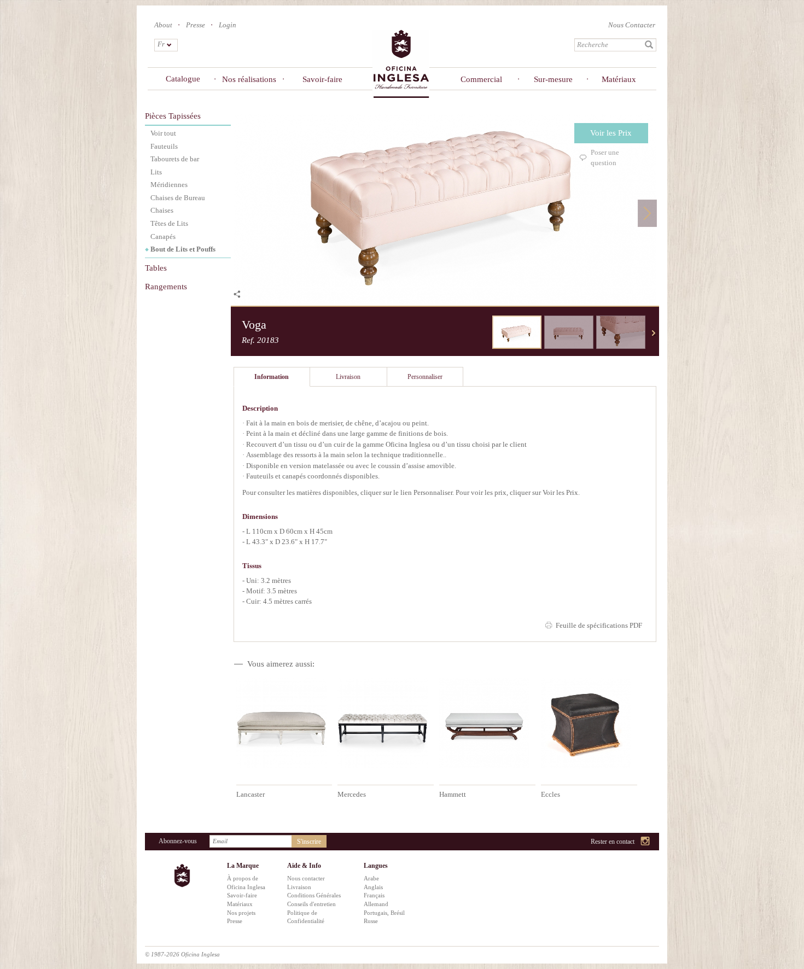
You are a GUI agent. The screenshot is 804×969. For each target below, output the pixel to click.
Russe (371, 921)
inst (645, 842)
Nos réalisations (249, 79)
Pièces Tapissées (173, 116)
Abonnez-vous (178, 841)
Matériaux (619, 79)
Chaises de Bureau (177, 198)
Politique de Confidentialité (305, 917)
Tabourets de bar (174, 159)
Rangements (166, 286)
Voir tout (163, 133)
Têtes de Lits (169, 223)
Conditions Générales (314, 895)
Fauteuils (164, 146)
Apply (649, 44)
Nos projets (241, 912)
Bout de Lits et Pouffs (182, 249)
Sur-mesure (553, 79)
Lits (156, 172)
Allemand (376, 904)
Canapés (163, 236)
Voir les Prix (611, 133)
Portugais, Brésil (384, 912)
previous (484, 333)
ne (653, 333)
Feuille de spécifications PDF (599, 625)
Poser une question (605, 157)
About (163, 24)
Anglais (373, 887)
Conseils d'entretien (311, 904)
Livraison (299, 887)
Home (400, 63)
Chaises (161, 210)
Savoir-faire (322, 79)
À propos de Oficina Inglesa (246, 882)
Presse (195, 24)
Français (374, 895)
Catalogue (183, 78)
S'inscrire (309, 841)
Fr (161, 44)
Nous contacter (306, 878)
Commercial (481, 79)
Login (227, 24)
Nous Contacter (631, 24)
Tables (156, 268)
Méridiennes (169, 184)
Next (647, 213)
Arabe (371, 878)
